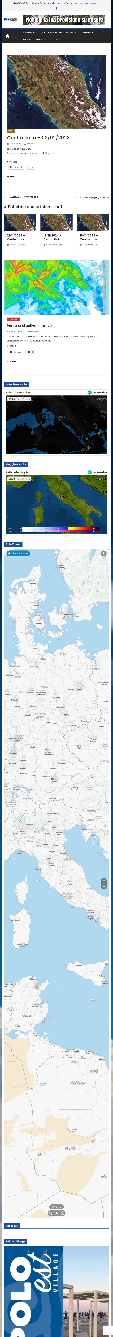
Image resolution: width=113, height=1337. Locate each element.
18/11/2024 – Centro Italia (89, 237)
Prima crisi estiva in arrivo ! (30, 325)
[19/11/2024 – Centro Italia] (56, 216)
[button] (36, 32)
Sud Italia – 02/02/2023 (90, 197)
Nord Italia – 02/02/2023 (23, 197)
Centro (11, 131)
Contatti (56, 39)
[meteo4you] (7, 36)
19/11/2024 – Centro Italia (52, 237)
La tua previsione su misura (58, 32)
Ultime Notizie (13, 319)
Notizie (40, 39)
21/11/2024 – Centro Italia (16, 237)
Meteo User (31, 144)
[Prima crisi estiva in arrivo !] (56, 287)
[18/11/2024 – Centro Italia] (93, 216)
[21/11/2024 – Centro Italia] (20, 216)
